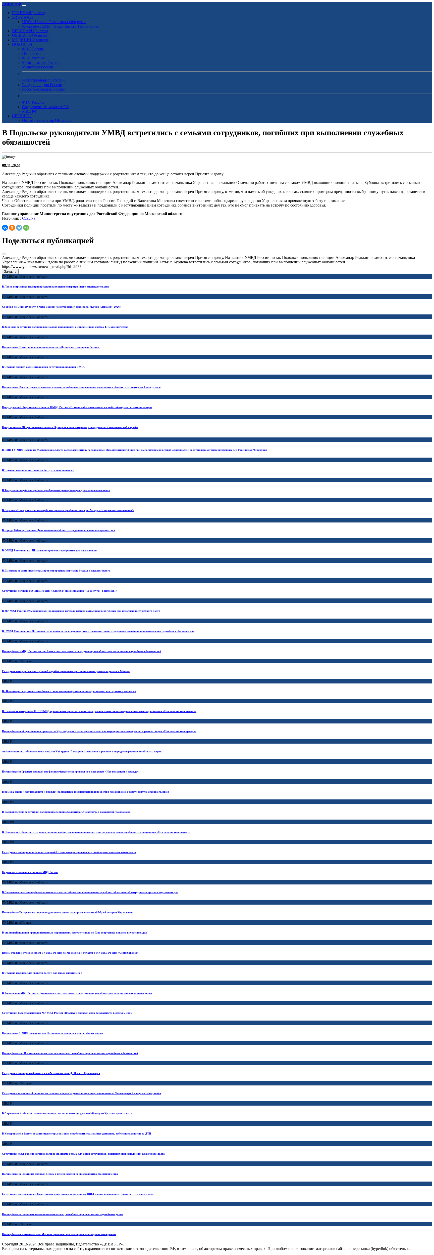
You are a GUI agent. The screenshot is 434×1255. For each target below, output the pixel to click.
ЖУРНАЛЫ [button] (22, 17)
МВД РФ (29, 111)
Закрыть (10, 271)
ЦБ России (31, 53)
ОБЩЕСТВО (30, 35)
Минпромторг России (41, 62)
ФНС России (33, 49)
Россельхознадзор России (44, 89)
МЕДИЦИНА (30, 40)
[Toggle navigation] (24, 5)
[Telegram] (19, 228)
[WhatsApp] (26, 228)
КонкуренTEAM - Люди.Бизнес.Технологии (60, 26)
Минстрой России (37, 67)
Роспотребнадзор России (43, 80)
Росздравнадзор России (42, 85)
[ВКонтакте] (5, 228)
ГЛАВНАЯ (28, 13)
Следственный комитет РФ (45, 107)
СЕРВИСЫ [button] (22, 116)
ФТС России (33, 102)
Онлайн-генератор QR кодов (47, 120)
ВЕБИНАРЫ (30, 31)
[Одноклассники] (12, 228)
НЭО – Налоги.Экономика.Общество (54, 22)
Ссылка (28, 218)
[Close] (4, 254)
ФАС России (33, 58)
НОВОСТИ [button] (22, 44)
